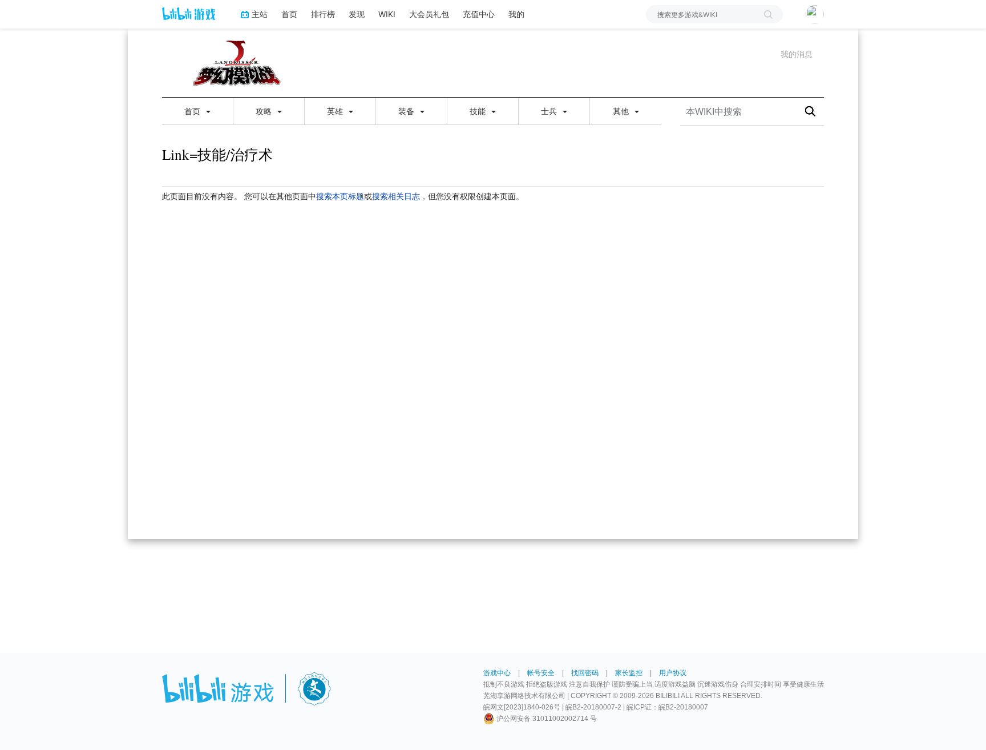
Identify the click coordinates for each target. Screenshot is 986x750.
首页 (289, 14)
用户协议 (672, 673)
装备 (407, 111)
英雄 (336, 111)
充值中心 (479, 14)
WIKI (386, 14)
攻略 (265, 111)
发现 (357, 14)
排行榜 (323, 14)
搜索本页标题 (340, 196)
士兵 (550, 111)
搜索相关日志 (396, 196)
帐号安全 (541, 673)
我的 (516, 14)
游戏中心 (497, 673)
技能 (479, 111)
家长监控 (628, 673)
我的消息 (797, 54)
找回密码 (585, 673)
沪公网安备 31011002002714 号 (546, 719)
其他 (622, 111)
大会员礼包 (429, 14)
